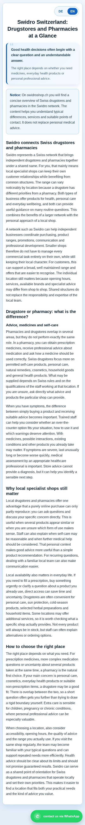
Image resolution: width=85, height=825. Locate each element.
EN (72, 11)
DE (61, 11)
